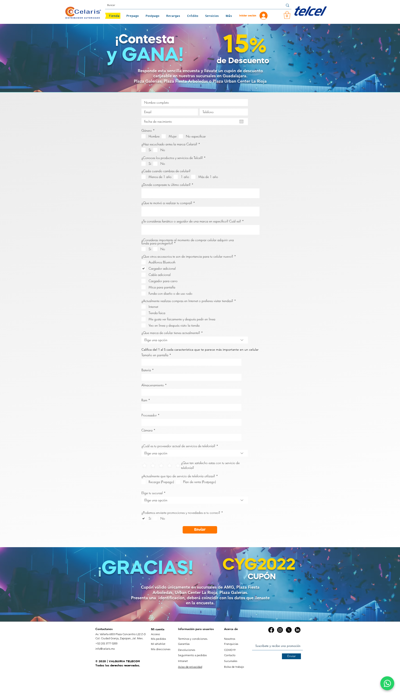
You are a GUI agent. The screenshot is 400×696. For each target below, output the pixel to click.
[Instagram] (280, 630)
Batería (146, 370)
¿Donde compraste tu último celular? (166, 184)
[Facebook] (271, 630)
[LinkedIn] (297, 630)
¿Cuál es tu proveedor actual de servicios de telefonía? (178, 446)
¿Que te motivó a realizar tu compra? (166, 203)
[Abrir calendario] (241, 121)
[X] (289, 630)
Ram (144, 400)
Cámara (147, 430)
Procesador (149, 415)
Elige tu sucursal (152, 493)
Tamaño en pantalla (154, 355)
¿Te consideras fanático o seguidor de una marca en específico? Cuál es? (191, 221)
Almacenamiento (152, 385)
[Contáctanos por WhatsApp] (387, 683)
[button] (287, 15)
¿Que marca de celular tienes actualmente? (170, 332)
